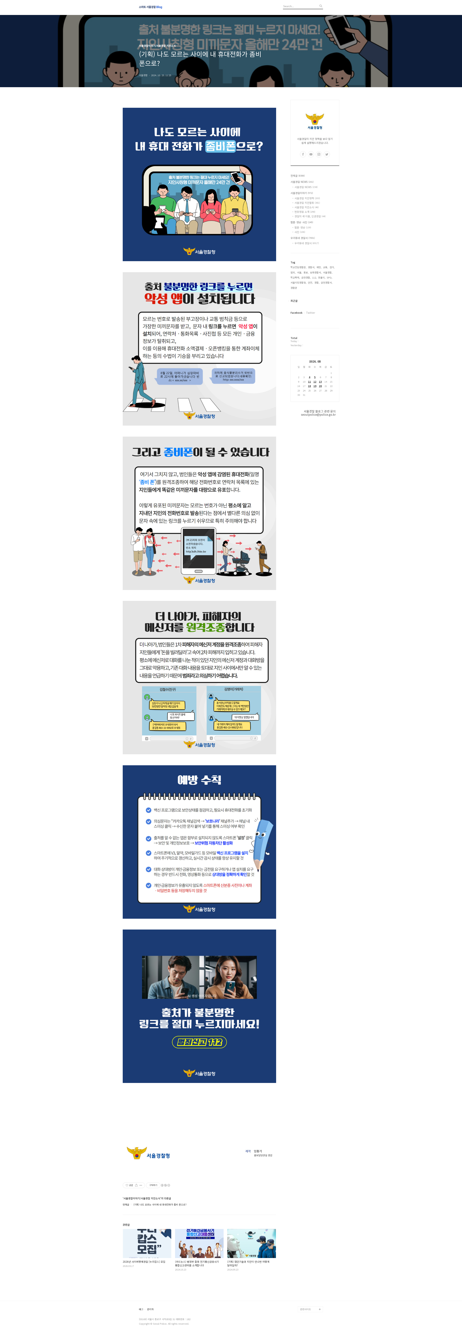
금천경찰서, (326, 282)
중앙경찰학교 (306, 1280)
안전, (310, 282)
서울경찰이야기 (302, 193)
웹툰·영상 (303, 227)
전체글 (298, 175)
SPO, (329, 277)
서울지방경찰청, (298, 282)
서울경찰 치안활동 (307, 202)
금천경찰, (306, 277)
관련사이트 (305, 1309)
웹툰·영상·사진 (302, 222)
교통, (325, 267)
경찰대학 (304, 1268)
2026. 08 (315, 361)
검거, (332, 267)
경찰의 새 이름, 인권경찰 (310, 216)
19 (314, 386)
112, (314, 277)
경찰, (316, 282)
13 (320, 381)
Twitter (310, 312)
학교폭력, (295, 277)
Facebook (296, 312)
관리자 (150, 1309)
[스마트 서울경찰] (159, 7)
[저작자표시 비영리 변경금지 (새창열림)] (165, 1185)
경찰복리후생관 (307, 1303)
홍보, (306, 272)
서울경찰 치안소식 (307, 207)
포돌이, (321, 277)
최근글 (294, 301)
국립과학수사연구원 (310, 1286)
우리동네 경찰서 (303, 238)
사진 (300, 232)
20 (320, 386)
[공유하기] (136, 1185)
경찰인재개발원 (307, 1274)
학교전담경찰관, (298, 267)
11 (309, 381)
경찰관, (294, 288)
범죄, (293, 272)
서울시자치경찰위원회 (311, 1263)
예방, (319, 267)
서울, (299, 272)
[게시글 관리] (141, 1185)
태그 (141, 1309)
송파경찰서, (316, 272)
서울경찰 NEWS (302, 182)
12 (314, 381)
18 (309, 386)
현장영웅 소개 (305, 212)
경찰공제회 (305, 1297)
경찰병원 (304, 1292)
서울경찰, (327, 272)
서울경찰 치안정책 (307, 198)
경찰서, (311, 267)
